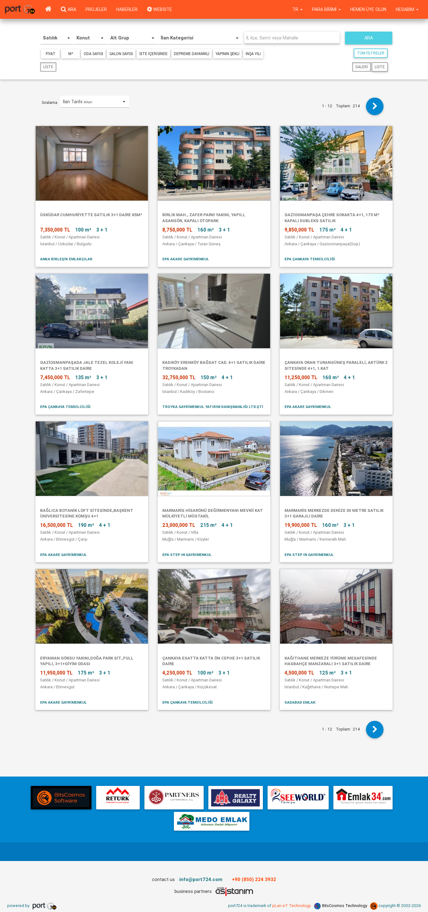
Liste (48, 66)
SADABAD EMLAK (300, 702)
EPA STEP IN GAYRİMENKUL (186, 554)
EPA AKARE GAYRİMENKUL (185, 259)
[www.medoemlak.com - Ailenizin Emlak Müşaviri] (211, 821)
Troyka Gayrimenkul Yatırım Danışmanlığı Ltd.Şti (212, 406)
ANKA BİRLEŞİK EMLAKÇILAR (66, 259)
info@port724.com (200, 879)
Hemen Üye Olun (368, 9)
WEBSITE (162, 9)
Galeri (361, 66)
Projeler (96, 9)
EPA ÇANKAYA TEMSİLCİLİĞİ (309, 259)
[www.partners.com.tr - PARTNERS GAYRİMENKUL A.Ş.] (173, 797)
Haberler (127, 9)
